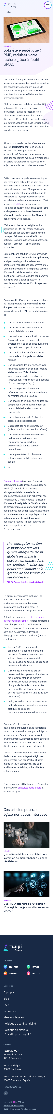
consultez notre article (29, 787)
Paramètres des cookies (14, 1105)
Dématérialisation (13, 481)
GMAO (16, 204)
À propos (9, 992)
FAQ (6, 1005)
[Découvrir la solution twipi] (15, 967)
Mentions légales (14, 1017)
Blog (6, 998)
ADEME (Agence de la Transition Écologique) (25, 582)
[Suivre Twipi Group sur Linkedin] (26, 1093)
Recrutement (11, 1011)
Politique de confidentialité (20, 1023)
